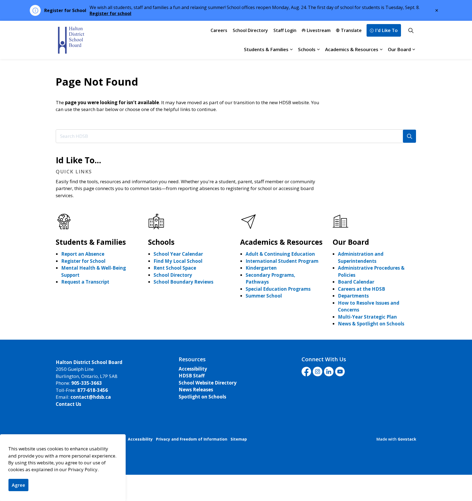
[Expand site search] (410, 30)
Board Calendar (356, 282)
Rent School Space (175, 268)
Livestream (319, 30)
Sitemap (239, 439)
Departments (353, 296)
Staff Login (284, 30)
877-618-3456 (92, 390)
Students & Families (266, 49)
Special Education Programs (278, 289)
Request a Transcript (85, 282)
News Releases (196, 389)
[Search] (409, 136)
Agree (18, 485)
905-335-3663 (86, 383)
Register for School (83, 261)
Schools (306, 49)
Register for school (110, 13)
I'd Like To (386, 30)
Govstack (407, 439)
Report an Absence (82, 254)
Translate (351, 30)
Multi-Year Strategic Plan (367, 317)
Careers (219, 30)
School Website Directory (208, 383)
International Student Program (282, 261)
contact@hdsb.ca (90, 397)
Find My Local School (178, 261)
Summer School (264, 296)
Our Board (399, 49)
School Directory (250, 30)
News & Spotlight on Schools (371, 324)
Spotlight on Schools (202, 397)
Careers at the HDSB (361, 289)
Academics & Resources (351, 49)
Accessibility (193, 369)
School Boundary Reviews (183, 282)
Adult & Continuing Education (280, 254)
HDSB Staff (192, 375)
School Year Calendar (178, 254)
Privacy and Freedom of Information (191, 439)
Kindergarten (261, 268)
